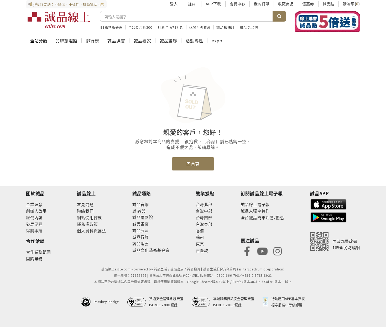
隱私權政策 (87, 224)
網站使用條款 (89, 217)
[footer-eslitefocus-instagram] (277, 250)
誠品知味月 (225, 27)
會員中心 (237, 3)
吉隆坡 (202, 250)
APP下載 (213, 3)
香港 (200, 230)
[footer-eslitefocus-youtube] (262, 250)
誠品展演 (140, 230)
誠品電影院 (142, 217)
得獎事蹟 (34, 230)
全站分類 (38, 40)
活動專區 (194, 40)
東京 (200, 243)
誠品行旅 (140, 237)
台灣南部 (204, 217)
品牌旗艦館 (66, 40)
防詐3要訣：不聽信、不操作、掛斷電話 (69, 4)
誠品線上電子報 (255, 204)
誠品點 (328, 3)
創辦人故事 (36, 211)
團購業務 (34, 258)
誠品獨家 (142, 40)
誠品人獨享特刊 (255, 211)
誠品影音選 (249, 27)
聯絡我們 (85, 211)
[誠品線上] (59, 19)
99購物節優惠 (111, 27)
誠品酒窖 (140, 243)
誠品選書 (116, 40)
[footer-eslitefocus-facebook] (247, 250)
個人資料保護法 (91, 230)
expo (217, 40)
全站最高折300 (140, 27)
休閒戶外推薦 (200, 27)
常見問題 (85, 204)
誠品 (141, 210)
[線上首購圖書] (327, 21)
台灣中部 (204, 211)
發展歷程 (34, 224)
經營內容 (34, 217)
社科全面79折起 (171, 27)
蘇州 (200, 237)
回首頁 (193, 164)
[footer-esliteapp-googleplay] (328, 217)
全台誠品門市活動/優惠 (262, 217)
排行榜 (92, 40)
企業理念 (34, 204)
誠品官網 (140, 204)
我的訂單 (261, 3)
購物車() (351, 3)
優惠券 (308, 3)
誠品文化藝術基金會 (151, 250)
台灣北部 (204, 204)
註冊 (191, 4)
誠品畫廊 (168, 40)
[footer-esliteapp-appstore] (328, 204)
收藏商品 (286, 3)
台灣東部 (204, 224)
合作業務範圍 (38, 252)
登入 (174, 3)
